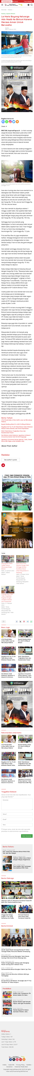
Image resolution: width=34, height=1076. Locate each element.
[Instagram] (10, 121)
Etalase (3, 13)
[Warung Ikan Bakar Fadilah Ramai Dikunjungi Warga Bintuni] (7, 559)
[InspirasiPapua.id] (13, 5)
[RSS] (23, 1059)
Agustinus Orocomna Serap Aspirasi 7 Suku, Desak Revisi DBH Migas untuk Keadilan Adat (16, 440)
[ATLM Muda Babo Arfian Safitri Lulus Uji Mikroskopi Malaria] (8, 633)
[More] (17, 121)
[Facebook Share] (16, 621)
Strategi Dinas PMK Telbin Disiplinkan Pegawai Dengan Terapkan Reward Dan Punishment (7, 597)
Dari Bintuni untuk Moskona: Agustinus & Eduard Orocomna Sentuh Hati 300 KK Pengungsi (15, 436)
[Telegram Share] (27, 621)
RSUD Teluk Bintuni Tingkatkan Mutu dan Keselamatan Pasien (13, 432)
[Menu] (2, 4)
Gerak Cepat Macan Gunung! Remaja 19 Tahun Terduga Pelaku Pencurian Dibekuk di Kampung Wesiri (15, 950)
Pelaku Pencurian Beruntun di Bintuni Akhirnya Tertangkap (15, 975)
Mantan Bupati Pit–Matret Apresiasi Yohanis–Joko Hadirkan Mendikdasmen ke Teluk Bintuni (21, 1010)
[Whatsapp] (6, 121)
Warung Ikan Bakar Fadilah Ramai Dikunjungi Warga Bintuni (7, 566)
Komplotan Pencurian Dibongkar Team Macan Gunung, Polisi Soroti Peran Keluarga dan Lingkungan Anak (15, 957)
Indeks (5, 1065)
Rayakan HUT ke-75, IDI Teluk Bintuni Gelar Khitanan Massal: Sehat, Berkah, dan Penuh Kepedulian (17, 427)
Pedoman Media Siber (21, 1067)
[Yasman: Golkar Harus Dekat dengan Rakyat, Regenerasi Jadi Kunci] (7, 859)
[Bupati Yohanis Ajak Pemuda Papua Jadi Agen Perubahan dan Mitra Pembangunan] (7, 1003)
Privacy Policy (20, 1065)
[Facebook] (3, 121)
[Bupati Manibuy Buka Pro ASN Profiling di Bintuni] (25, 633)
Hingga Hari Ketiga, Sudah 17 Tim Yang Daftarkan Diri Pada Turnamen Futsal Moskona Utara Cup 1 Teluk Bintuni (7, 916)
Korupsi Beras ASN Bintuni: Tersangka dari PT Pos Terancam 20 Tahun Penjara (16, 981)
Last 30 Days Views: (7, 1044)
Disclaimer (9, 1067)
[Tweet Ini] (20, 621)
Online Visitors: (5, 1034)
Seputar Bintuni (10, 13)
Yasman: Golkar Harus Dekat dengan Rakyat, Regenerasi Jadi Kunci (22, 858)
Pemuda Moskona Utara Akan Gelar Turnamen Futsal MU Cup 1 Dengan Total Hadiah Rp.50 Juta (24, 916)
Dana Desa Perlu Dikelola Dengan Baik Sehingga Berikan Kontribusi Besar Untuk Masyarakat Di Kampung (22, 568)
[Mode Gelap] (29, 4)
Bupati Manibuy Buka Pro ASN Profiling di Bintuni (16, 424)
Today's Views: (5, 1037)
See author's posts (10, 460)
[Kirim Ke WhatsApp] (31, 621)
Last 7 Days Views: (7, 1042)
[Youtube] (20, 1059)
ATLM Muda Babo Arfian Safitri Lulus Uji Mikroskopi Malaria (16, 420)
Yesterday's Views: (6, 1039)
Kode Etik (11, 1065)
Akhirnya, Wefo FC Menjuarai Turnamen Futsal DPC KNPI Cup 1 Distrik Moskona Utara (16, 901)
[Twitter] (13, 121)
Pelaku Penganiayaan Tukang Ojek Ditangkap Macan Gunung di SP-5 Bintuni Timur (15, 963)
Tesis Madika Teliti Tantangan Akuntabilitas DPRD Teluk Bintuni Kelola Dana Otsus (22, 867)
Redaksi (7, 28)
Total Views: (5, 1047)
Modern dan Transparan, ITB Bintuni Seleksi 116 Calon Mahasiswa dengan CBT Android (22, 994)
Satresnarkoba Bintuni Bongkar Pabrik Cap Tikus (16, 969)
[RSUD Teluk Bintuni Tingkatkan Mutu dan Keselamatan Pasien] (25, 651)
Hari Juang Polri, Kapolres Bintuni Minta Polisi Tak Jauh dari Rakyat (16, 852)
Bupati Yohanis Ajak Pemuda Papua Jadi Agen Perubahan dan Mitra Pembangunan (21, 1002)
